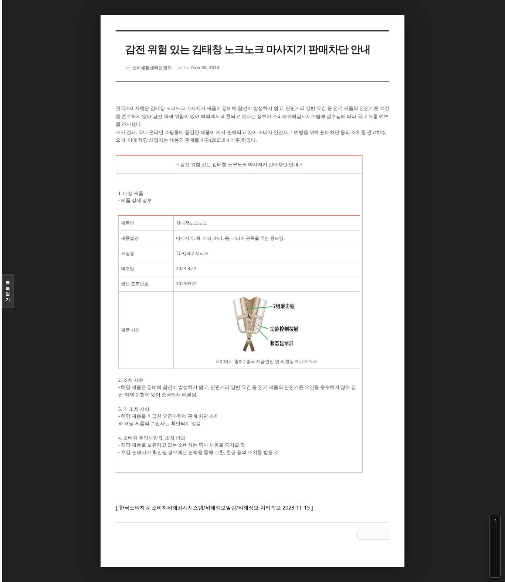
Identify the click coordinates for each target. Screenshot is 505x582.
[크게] (495, 530)
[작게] (495, 541)
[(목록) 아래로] (495, 561)
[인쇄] (495, 572)
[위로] (495, 551)
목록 (8, 291)
